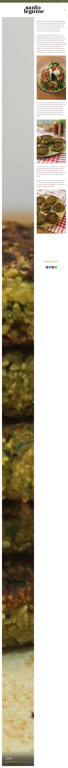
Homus (51, 184)
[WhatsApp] (55, 267)
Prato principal (26, 761)
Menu (64, 10)
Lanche (19, 761)
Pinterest (62, 1)
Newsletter (65, 1)
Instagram (60, 1)
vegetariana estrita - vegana (51, 261)
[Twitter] (50, 267)
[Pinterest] (52, 267)
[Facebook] (47, 267)
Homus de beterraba (48, 186)
